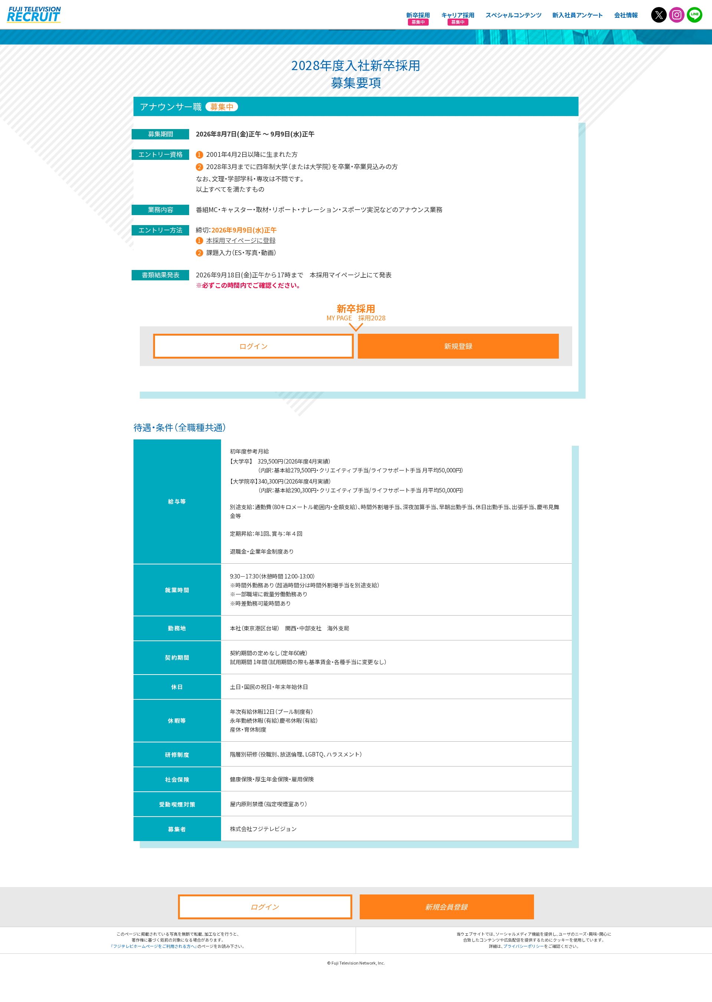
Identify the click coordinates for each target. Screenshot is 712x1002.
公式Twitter (659, 15)
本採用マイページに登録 (241, 240)
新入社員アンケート (578, 14)
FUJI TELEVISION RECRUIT (34, 15)
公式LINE (694, 15)
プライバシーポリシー (523, 946)
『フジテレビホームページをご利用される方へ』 (154, 946)
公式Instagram (677, 15)
